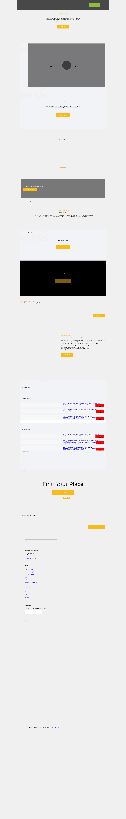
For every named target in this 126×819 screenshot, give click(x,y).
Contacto (27, 597)
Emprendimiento (87, 409)
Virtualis (91, 403)
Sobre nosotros (29, 569)
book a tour (63, 142)
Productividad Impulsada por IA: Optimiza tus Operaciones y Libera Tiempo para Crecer (82, 405)
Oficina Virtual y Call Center (32, 572)
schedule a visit (29, 189)
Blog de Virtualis (67, 403)
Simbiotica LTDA (55, 727)
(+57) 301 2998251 (31, 560)
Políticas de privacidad (30, 579)
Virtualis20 (98, 403)
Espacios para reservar (30, 599)
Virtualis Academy (29, 574)
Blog (26, 577)
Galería (26, 594)
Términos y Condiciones (31, 582)
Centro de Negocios (77, 409)
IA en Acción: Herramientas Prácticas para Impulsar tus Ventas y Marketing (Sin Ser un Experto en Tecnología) (82, 412)
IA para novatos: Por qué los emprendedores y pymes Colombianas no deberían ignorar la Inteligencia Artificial (81, 418)
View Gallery (24, 470)
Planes (26, 592)
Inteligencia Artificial (83, 403)
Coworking (75, 403)
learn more (63, 167)
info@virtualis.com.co (32, 558)
